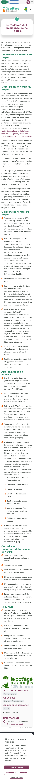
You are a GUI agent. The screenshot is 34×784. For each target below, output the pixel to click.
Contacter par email (15, 724)
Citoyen (4, 2)
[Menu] (30, 9)
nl (32, 2)
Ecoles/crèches (17, 701)
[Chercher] (28, 2)
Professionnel (14, 2)
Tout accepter (16, 767)
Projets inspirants (9, 694)
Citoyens (6, 701)
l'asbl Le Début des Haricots (20, 136)
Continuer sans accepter (16, 777)
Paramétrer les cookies (16, 773)
